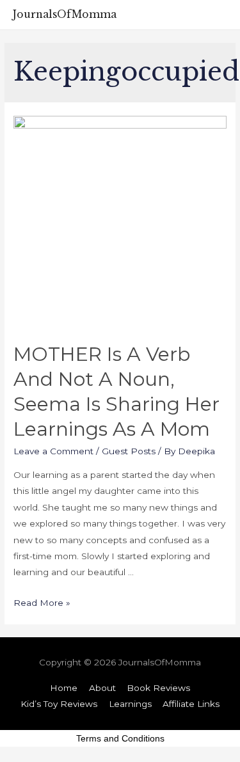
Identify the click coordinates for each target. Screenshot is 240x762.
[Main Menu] (216, 14)
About (102, 688)
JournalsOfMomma (64, 14)
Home (63, 688)
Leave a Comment (53, 451)
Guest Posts (129, 451)
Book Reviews (158, 688)
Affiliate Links (191, 704)
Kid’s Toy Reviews (58, 704)
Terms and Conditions (120, 738)
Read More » (41, 603)
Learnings (130, 704)
